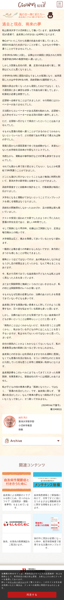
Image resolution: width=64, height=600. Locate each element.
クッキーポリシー (18, 582)
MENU (62, 3)
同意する (32, 594)
